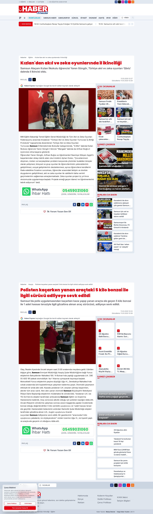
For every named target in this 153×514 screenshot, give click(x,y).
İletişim (41, 2)
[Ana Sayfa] (24, 17)
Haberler (23, 57)
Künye (23, 2)
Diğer (115, 18)
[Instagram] (122, 1)
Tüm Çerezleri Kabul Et (20, 508)
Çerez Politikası (104, 502)
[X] (119, 1)
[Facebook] (116, 1)
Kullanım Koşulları (105, 496)
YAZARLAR (46, 485)
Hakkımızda (83, 496)
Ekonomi (92, 18)
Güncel (75, 18)
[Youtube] (129, 1)
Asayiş (101, 18)
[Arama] (133, 17)
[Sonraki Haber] (132, 24)
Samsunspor (64, 18)
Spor (108, 18)
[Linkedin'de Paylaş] (83, 204)
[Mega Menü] (20, 18)
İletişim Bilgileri (123, 501)
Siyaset (83, 18)
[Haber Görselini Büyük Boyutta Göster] (57, 109)
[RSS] (132, 1)
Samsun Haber (49, 18)
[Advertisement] (76, 41)
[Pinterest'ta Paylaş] (87, 204)
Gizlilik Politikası (104, 499)
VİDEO (126, 17)
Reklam (32, 2)
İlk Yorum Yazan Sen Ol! (59, 211)
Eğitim (30, 57)
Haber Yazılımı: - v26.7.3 (115, 512)
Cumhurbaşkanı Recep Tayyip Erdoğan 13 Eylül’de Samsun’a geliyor (63, 24)
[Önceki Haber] (129, 24)
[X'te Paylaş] (34, 79)
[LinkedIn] (126, 1)
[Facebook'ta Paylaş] (30, 79)
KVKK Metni (122, 497)
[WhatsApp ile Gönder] (91, 204)
